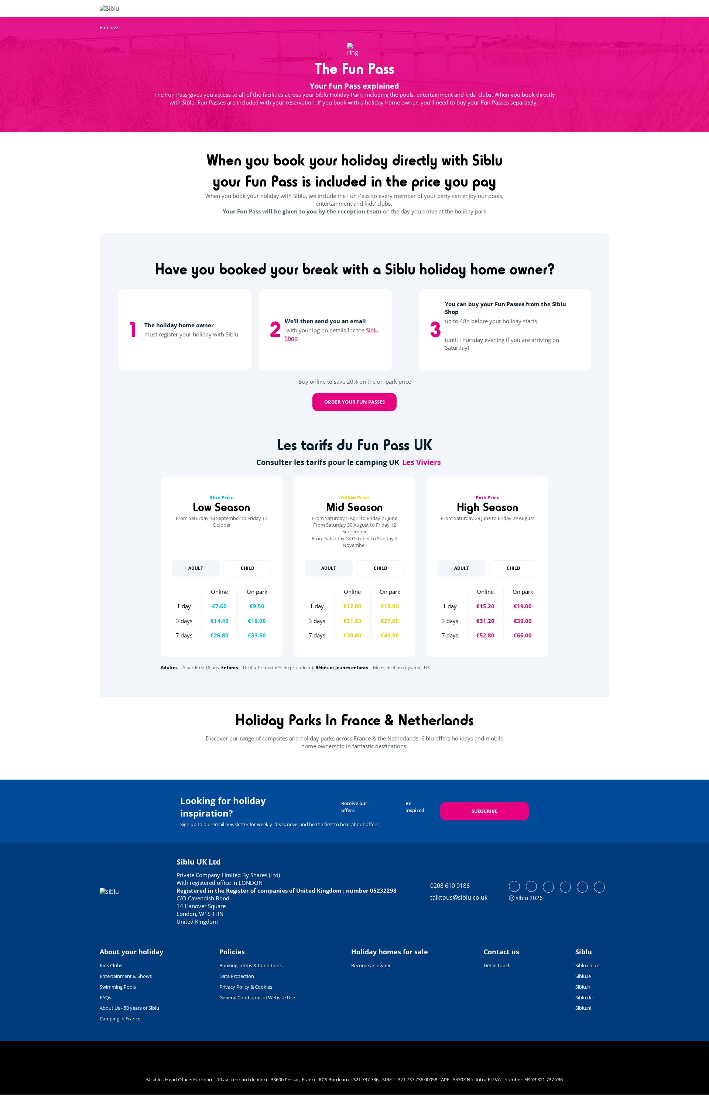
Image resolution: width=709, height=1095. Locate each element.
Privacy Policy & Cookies (245, 986)
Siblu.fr (582, 986)
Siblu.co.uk (587, 965)
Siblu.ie (583, 976)
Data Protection (236, 976)
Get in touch (497, 965)
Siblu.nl (583, 1008)
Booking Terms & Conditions (250, 965)
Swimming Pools (118, 986)
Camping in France (120, 1018)
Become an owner (371, 965)
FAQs (105, 997)
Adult (195, 568)
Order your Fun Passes (354, 401)
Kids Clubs (111, 965)
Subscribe (484, 811)
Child (247, 568)
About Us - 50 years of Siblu (129, 1008)
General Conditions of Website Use (257, 997)
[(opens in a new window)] (514, 886)
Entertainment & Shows (126, 976)
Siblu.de (584, 997)
